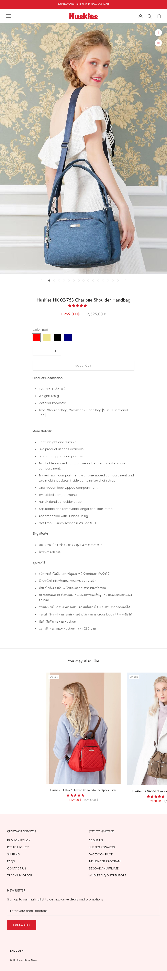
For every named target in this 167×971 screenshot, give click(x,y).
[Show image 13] (108, 280)
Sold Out (83, 366)
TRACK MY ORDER (19, 875)
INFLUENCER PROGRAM (105, 861)
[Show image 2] (54, 280)
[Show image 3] (59, 280)
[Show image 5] (69, 280)
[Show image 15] (118, 280)
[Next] (125, 280)
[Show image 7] (79, 280)
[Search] (150, 16)
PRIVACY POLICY (19, 840)
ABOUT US (96, 840)
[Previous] (41, 280)
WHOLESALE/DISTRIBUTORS (107, 875)
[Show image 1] (49, 280)
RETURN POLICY (18, 847)
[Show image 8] (83, 280)
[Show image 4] (64, 280)
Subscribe (21, 925)
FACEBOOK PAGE (101, 854)
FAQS (11, 861)
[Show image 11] (98, 280)
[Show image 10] (93, 280)
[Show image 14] (113, 280)
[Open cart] (159, 16)
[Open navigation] (8, 16)
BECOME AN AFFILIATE (104, 868)
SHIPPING (13, 854)
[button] (78, 306)
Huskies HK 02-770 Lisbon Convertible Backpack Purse (83, 790)
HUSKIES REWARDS (102, 847)
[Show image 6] (74, 280)
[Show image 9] (88, 280)
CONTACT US (16, 868)
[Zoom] (158, 32)
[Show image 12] (103, 280)
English (15, 951)
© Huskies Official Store (23, 960)
